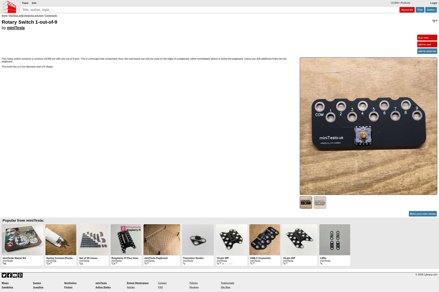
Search (407, 9)
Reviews (194, 287)
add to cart (424, 44)
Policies (193, 283)
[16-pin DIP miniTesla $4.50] (299, 239)
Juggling (38, 287)
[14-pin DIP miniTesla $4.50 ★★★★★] (231, 239)
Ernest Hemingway (138, 283)
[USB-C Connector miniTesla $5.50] (264, 239)
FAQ (160, 287)
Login (433, 3)
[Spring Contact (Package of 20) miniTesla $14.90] (60, 239)
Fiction (68, 287)
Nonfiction (70, 283)
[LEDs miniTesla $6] (334, 239)
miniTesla (16, 28)
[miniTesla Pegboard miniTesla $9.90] (162, 239)
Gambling (7, 287)
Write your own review (423, 213)
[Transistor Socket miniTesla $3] (198, 239)
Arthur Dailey (103, 287)
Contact (162, 283)
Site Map (225, 287)
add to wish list (427, 51)
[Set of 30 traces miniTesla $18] (93, 239)
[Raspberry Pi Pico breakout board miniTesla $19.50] (126, 239)
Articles (131, 287)
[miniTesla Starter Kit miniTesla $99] (22, 239)
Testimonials (227, 283)
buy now (423, 37)
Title (420, 9)
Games (37, 283)
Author (431, 9)
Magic (5, 283)
